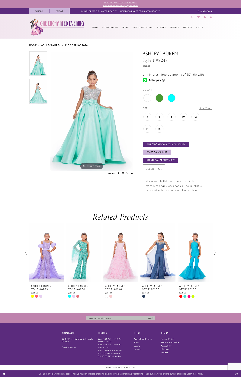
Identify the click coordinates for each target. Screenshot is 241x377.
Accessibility (166, 345)
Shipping (165, 349)
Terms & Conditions (170, 342)
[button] (205, 17)
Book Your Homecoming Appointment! (120, 5)
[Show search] (192, 17)
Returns (164, 352)
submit (150, 318)
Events (137, 345)
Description (154, 168)
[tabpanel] (38, 65)
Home (33, 45)
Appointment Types (143, 338)
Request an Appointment (160, 160)
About (136, 342)
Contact (137, 349)
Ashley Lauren (50, 45)
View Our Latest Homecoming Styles (120, 2)
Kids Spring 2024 (76, 45)
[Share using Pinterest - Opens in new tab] (123, 173)
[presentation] (46, 252)
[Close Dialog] (4, 373)
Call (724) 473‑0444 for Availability (165, 144)
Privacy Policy (167, 338)
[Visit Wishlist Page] (199, 17)
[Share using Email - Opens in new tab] (132, 173)
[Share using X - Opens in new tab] (127, 173)
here (200, 373)
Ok (236, 373)
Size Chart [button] (205, 108)
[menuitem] (39, 11)
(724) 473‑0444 (69, 347)
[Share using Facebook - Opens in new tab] (118, 173)
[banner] (57, 27)
